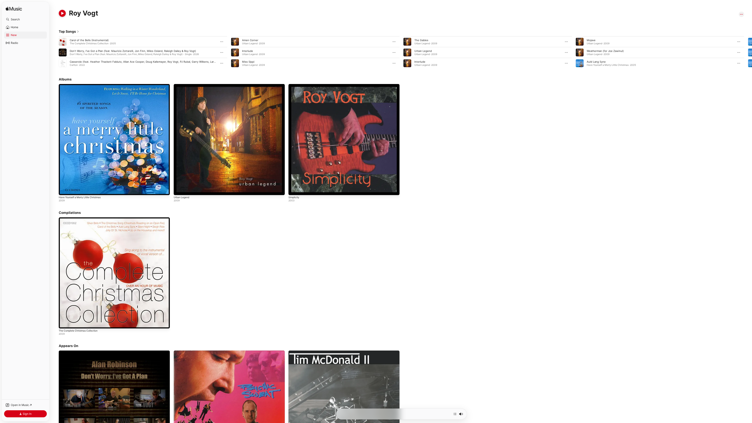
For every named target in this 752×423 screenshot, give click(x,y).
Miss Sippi (248, 61)
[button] (25, 19)
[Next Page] (748, 52)
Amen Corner (250, 40)
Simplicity (294, 85)
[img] (14, 9)
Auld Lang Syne (596, 61)
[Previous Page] (55, 52)
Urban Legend (423, 50)
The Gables (421, 40)
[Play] (62, 13)
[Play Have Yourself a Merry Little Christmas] (64, 190)
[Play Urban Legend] (179, 190)
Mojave (591, 40)
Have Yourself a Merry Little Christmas (82, 85)
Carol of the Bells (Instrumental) (89, 40)
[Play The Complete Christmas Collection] (64, 323)
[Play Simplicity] (293, 190)
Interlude (247, 50)
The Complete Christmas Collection (80, 219)
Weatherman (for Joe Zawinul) (605, 50)
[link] (69, 31)
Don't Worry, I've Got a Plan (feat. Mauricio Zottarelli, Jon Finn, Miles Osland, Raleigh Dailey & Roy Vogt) (133, 50)
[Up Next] (455, 414)
